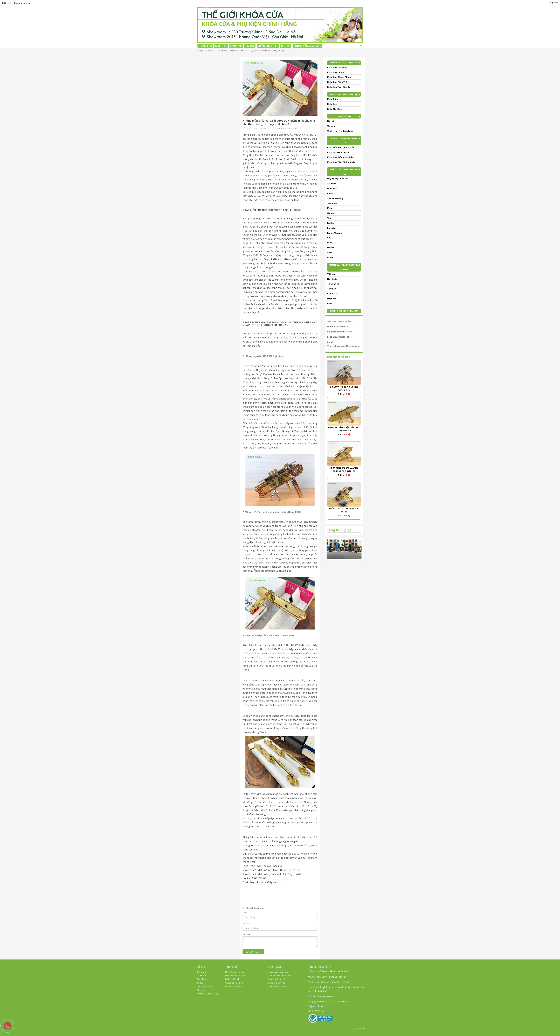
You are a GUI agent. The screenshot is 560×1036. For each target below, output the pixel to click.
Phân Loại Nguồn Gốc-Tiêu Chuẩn (344, 267)
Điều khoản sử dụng (234, 972)
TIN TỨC (211, 50)
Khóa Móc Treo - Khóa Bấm (340, 147)
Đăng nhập (553, 2)
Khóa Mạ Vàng (334, 109)
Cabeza (331, 213)
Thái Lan (331, 289)
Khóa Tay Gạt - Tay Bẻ (338, 152)
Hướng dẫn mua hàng (278, 972)
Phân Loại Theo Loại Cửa (344, 63)
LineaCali (332, 228)
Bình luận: (248, 934)
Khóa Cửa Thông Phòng (339, 77)
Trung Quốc (333, 284)
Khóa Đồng (332, 99)
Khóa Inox (332, 104)
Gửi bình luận (253, 951)
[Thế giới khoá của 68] (280, 23)
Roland (330, 247)
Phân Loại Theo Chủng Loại (344, 140)
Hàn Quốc (332, 279)
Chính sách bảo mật (234, 986)
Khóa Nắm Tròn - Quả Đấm (340, 157)
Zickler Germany (335, 198)
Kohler (330, 223)
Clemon (331, 126)
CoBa (330, 238)
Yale (329, 218)
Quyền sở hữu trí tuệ (235, 983)
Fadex (330, 193)
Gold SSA (332, 188)
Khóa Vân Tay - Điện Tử (339, 87)
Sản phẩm (236, 46)
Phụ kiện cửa (344, 116)
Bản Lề (330, 121)
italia (329, 303)
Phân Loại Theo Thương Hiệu (344, 171)
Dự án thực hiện (268, 46)
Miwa (329, 243)
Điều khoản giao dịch (235, 975)
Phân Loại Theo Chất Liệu (343, 94)
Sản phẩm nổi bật (338, 357)
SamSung (332, 203)
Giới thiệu (221, 46)
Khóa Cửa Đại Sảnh (337, 67)
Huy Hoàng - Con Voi (337, 178)
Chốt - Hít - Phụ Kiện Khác (340, 131)
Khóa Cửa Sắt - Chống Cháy (341, 162)
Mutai (330, 257)
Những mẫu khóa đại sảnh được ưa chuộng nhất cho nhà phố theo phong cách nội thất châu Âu (279, 122)
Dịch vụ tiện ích (232, 979)
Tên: (245, 913)
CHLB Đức (332, 294)
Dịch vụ (285, 46)
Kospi (330, 208)
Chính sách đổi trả (276, 979)
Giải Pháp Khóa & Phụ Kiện (343, 311)
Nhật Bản (331, 298)
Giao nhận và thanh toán (279, 975)
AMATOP (331, 183)
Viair (329, 252)
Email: (246, 923)
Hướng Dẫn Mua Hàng (307, 46)
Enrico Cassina (334, 233)
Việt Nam (331, 274)
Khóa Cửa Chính (335, 72)
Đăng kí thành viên (276, 983)
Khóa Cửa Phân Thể (337, 82)
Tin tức (250, 46)
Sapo (362, 1029)
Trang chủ (205, 46)
